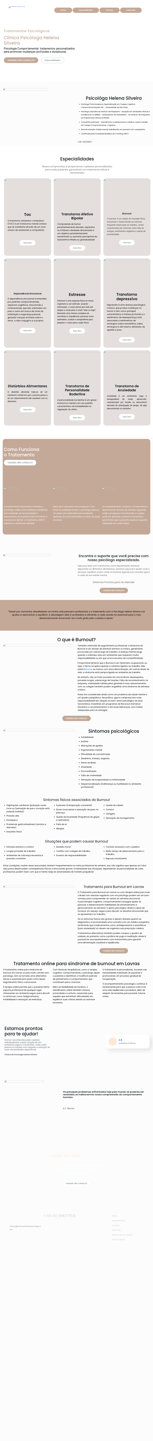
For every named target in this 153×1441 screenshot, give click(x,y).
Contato (116, 1225)
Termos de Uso (118, 1239)
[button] (5, 619)
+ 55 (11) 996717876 (60, 1215)
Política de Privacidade (122, 1235)
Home (114, 1216)
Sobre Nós (116, 1230)
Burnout (88, 669)
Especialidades (118, 1220)
